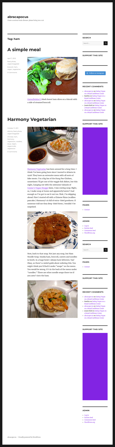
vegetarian (17, 69)
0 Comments (12, 72)
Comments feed (90, 231)
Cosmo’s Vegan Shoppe (37, 188)
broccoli (10, 67)
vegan (9, 69)
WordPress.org (89, 233)
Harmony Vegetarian (31, 119)
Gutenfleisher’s (34, 99)
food (9, 61)
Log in (86, 226)
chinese (10, 137)
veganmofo (11, 146)
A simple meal (24, 49)
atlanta (10, 131)
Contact (87, 210)
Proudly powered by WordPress (29, 437)
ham (15, 67)
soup (9, 144)
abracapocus (17, 17)
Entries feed (88, 228)
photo (13, 61)
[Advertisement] (95, 161)
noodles (19, 141)
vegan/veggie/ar (13, 64)
